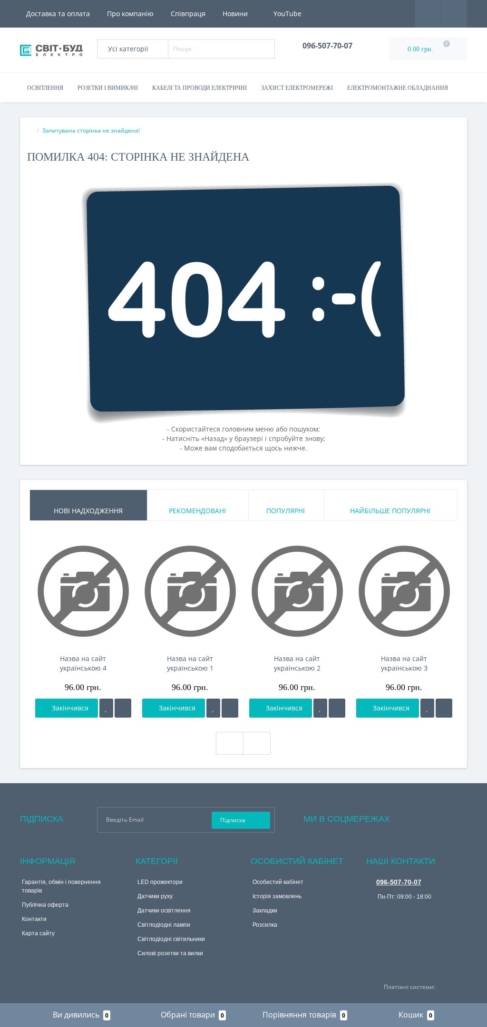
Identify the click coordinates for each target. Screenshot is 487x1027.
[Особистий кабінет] (454, 13)
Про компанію (130, 13)
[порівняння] (123, 708)
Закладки (265, 910)
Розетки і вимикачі (108, 88)
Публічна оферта (45, 905)
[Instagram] (423, 817)
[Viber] (373, 911)
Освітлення (45, 88)
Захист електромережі (297, 88)
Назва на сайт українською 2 (297, 663)
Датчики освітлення (164, 910)
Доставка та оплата (58, 13)
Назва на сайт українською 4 (83, 663)
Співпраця (188, 13)
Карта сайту (38, 933)
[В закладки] (106, 708)
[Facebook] (410, 817)
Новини (235, 13)
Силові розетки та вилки (170, 953)
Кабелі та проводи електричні (199, 88)
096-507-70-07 (398, 882)
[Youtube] (435, 817)
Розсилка (265, 924)
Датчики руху (155, 896)
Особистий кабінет (278, 882)
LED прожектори (160, 882)
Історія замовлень (277, 896)
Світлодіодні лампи (163, 924)
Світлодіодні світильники (171, 939)
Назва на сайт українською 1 (190, 663)
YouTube (287, 13)
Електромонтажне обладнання (397, 88)
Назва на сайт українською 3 (404, 663)
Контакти (34, 919)
